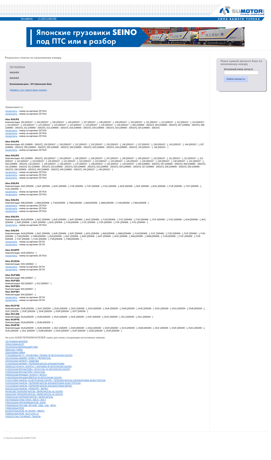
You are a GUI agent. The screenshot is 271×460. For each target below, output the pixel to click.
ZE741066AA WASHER (16, 341)
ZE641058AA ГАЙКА (15, 352)
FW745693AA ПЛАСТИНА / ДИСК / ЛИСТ (25, 400)
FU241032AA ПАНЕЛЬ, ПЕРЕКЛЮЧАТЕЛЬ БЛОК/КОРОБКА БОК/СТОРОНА (43, 383)
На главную (27, 18)
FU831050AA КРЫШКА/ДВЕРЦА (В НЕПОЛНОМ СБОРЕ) (33, 377)
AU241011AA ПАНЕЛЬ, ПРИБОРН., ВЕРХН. (26, 389)
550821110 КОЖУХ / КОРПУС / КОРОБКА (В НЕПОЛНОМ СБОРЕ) (38, 366)
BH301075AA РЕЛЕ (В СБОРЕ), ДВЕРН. (25, 411)
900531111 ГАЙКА (14, 350)
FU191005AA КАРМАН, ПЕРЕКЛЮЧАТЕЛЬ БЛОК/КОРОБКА (34, 363)
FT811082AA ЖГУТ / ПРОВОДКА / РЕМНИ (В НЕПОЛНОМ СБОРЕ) (39, 355)
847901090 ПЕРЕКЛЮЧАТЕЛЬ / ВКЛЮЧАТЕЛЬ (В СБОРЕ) (34, 391)
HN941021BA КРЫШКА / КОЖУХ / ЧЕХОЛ (26, 375)
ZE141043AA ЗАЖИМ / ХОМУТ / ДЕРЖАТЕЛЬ (28, 358)
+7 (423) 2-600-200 (47, 18)
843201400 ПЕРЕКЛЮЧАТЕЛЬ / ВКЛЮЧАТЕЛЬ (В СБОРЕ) (34, 394)
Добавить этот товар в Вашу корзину (28, 90)
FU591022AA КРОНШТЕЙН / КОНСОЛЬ (25, 372)
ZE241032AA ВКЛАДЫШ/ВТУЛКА (21, 347)
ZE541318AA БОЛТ (14, 344)
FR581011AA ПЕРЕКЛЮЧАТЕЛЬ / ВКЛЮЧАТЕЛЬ (29, 397)
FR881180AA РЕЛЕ (14, 408)
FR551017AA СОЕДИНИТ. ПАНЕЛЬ (23, 416)
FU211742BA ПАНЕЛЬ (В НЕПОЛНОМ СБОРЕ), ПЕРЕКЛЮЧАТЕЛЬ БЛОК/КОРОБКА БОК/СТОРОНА (55, 380)
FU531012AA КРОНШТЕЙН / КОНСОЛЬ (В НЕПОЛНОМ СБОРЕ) (37, 369)
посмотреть (11, 111)
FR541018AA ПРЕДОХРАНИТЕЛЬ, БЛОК (25, 402)
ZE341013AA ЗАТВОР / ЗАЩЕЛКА (22, 361)
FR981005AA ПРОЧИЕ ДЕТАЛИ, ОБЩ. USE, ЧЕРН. (30, 405)
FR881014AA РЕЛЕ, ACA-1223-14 (21, 414)
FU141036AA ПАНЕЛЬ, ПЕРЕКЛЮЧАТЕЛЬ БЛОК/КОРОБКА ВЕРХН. (38, 386)
